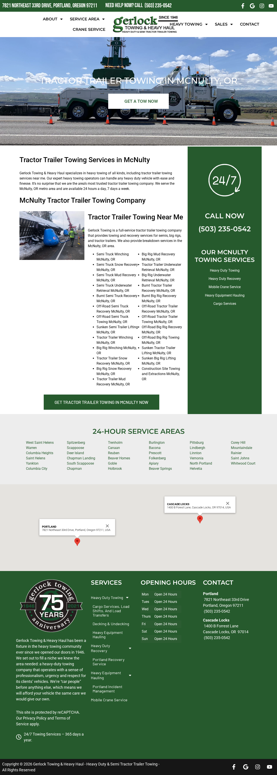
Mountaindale (241, 448)
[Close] (107, 526)
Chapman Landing (81, 458)
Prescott (155, 453)
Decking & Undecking (111, 623)
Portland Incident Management (107, 688)
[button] (77, 542)
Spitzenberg (76, 443)
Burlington (157, 443)
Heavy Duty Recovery (225, 279)
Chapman (74, 469)
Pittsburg (197, 443)
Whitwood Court (243, 463)
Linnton (195, 453)
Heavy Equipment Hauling (225, 295)
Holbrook (115, 469)
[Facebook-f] (243, 6)
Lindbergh (197, 448)
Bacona (155, 448)
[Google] (252, 6)
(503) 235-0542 (224, 229)
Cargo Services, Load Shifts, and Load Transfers (111, 610)
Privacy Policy (35, 718)
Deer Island (75, 453)
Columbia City (36, 469)
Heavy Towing (186, 24)
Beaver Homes (119, 458)
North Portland (201, 463)
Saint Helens (35, 458)
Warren (31, 448)
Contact (249, 24)
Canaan (114, 448)
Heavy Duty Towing (225, 270)
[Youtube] (271, 6)
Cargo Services (224, 304)
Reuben (113, 453)
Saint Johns (240, 458)
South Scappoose (80, 463)
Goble (112, 463)
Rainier (236, 453)
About (50, 19)
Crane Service (89, 29)
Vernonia (196, 458)
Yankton (32, 463)
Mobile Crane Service (225, 287)
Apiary (154, 463)
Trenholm (115, 443)
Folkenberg (157, 458)
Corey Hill (238, 443)
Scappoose (75, 448)
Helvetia (196, 469)
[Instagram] (262, 6)
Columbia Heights (39, 453)
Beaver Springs (160, 469)
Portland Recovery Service (108, 661)
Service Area (84, 19)
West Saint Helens (40, 443)
